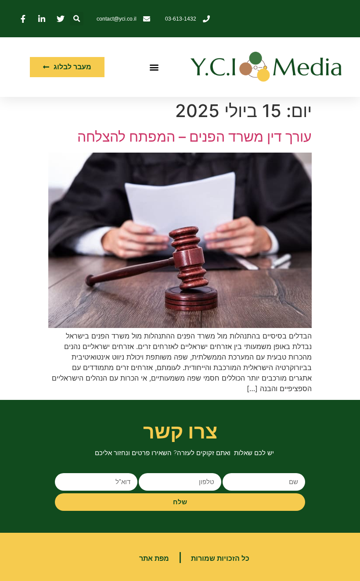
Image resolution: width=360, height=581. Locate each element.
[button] (76, 18)
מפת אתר (154, 558)
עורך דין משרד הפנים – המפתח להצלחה (194, 136)
